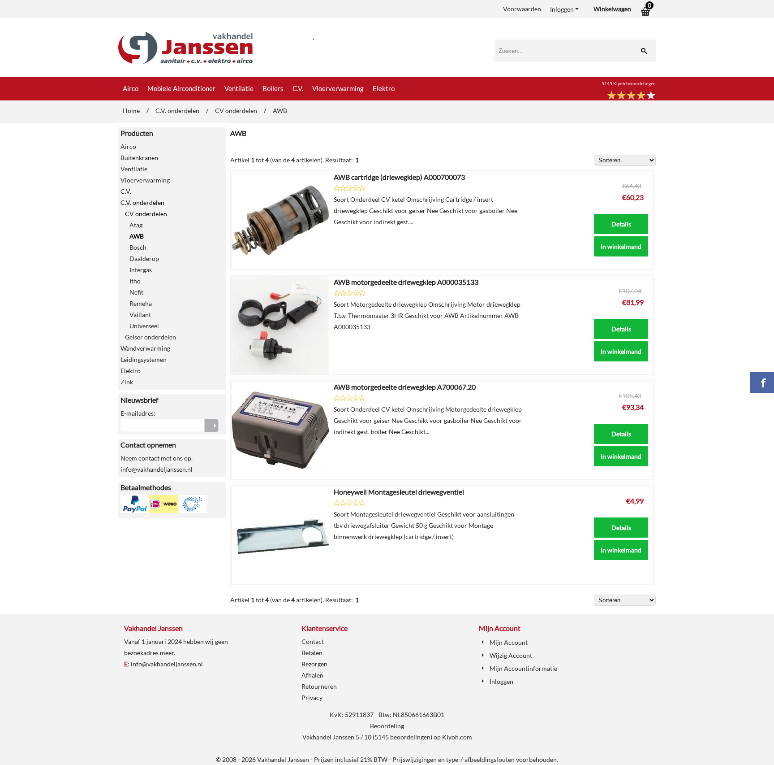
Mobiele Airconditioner (181, 88)
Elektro (384, 88)
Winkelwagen (612, 9)
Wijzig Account (511, 655)
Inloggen (562, 9)
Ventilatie (239, 88)
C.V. (297, 88)
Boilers (273, 88)
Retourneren (319, 686)
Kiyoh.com (457, 737)
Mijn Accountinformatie (523, 668)
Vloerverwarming (338, 88)
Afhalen (312, 675)
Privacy (311, 697)
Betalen (311, 652)
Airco (130, 88)
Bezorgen (314, 664)
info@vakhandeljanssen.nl (167, 664)
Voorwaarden (522, 9)
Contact (312, 641)
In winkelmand (621, 246)
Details (621, 224)
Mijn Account (509, 642)
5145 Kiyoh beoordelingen (629, 83)
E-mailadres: (137, 413)
